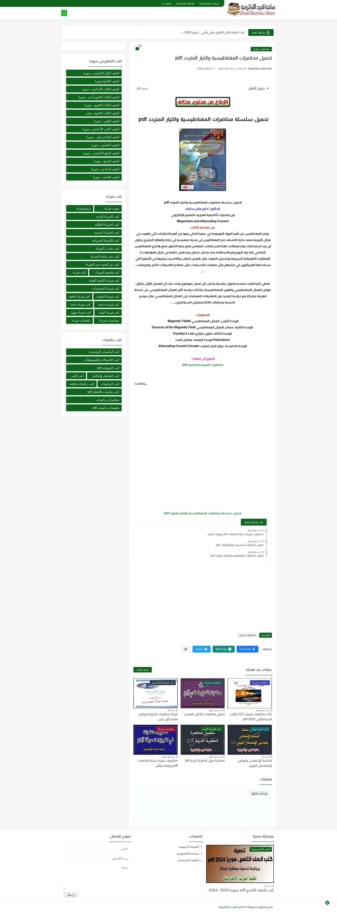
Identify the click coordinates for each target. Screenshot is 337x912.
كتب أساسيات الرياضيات (104, 351)
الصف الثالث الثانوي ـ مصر (102, 113)
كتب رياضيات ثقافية (82, 383)
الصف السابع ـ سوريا (106, 161)
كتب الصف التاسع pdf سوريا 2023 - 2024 (241, 890)
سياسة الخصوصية (209, 3)
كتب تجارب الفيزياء (107, 248)
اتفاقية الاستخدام (185, 3)
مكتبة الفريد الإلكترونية (231, 906)
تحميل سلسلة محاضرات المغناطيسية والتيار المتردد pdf (202, 513)
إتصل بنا (166, 3)
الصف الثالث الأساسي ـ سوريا (100, 89)
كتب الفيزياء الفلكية (107, 224)
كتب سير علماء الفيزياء (105, 256)
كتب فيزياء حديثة (109, 304)
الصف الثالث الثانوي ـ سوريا (102, 105)
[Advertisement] (202, 594)
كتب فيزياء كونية (109, 312)
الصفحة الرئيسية (189, 846)
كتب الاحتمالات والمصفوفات (101, 359)
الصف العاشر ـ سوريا (106, 177)
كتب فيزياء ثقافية (79, 296)
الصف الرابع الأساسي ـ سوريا (101, 153)
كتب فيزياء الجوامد (107, 296)
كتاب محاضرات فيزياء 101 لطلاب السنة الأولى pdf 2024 (250, 716)
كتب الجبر (77, 375)
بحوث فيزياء (111, 208)
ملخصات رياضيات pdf (106, 407)
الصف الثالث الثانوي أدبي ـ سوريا (98, 97)
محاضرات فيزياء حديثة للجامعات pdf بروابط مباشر (236, 534)
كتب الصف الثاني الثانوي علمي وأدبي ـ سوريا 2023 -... (212, 32)
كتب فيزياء (79, 272)
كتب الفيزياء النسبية (107, 232)
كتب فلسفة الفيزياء (107, 272)
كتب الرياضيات (110, 383)
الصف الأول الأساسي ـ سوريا (101, 73)
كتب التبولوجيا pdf (108, 367)
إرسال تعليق (259, 793)
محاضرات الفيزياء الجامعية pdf (202, 364)
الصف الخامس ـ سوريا (105, 145)
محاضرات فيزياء (261, 49)
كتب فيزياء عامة (80, 304)
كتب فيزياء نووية (81, 312)
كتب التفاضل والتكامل (105, 375)
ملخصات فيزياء (81, 320)
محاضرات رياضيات (107, 399)
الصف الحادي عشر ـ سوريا (102, 137)
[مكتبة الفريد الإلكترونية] (251, 9)
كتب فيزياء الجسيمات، (105, 288)
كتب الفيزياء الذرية (107, 216)
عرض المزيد (142, 669)
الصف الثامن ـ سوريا (106, 121)
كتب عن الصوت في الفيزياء (102, 264)
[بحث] (64, 13)
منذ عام (171, 710)
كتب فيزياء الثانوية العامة (104, 280)
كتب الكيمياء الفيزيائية (105, 240)
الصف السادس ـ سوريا (105, 169)
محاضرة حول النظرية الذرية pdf (205, 760)
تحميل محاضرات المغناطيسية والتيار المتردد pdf (237, 555)
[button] (247, 649)
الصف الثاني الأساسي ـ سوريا (100, 129)
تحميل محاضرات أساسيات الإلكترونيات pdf (240, 544)
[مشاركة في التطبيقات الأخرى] (186, 649)
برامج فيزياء (83, 208)
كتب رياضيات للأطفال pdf (103, 391)
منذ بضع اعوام (254, 530)
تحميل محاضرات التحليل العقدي (204, 714)
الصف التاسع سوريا (107, 81)
